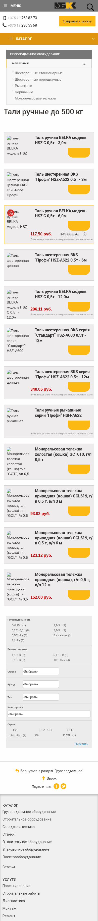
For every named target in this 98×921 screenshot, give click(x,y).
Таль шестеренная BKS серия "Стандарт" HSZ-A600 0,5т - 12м (62, 335)
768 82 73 (22, 17)
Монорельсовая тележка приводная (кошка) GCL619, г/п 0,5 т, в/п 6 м (63, 538)
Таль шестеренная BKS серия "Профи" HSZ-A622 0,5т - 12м (62, 374)
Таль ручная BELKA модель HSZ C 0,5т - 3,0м (60, 140)
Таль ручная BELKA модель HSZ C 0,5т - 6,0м (60, 213)
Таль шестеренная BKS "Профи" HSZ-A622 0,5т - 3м (61, 177)
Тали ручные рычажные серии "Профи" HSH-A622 (58, 412)
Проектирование (17, 886)
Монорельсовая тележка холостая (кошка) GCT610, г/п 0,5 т (63, 454)
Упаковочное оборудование (26, 849)
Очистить (81, 744)
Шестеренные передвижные (38, 79)
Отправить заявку (77, 21)
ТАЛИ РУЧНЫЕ (20, 63)
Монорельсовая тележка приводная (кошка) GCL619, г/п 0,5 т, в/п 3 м (63, 496)
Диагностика (14, 901)
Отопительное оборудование (27, 842)
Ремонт (9, 916)
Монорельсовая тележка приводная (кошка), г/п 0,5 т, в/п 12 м (62, 579)
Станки (9, 834)
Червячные (24, 92)
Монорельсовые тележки (35, 98)
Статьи (9, 867)
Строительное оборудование (27, 819)
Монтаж (9, 908)
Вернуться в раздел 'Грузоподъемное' (51, 771)
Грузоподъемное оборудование (29, 812)
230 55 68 (22, 25)
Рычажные (23, 86)
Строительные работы (21, 893)
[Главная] (65, 6)
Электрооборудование (22, 857)
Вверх (52, 778)
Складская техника (19, 827)
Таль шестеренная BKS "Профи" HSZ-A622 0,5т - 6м (61, 257)
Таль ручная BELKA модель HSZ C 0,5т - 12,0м (60, 294)
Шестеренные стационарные (39, 73)
